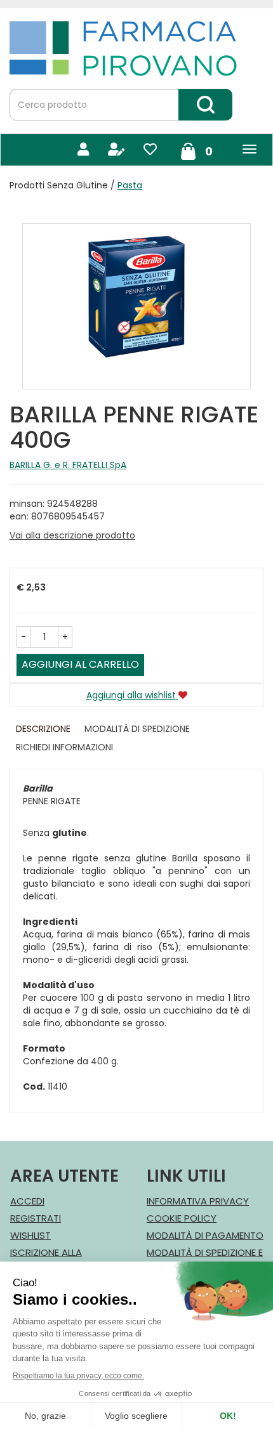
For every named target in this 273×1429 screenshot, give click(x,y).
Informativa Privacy (198, 1201)
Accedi (27, 1201)
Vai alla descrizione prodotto (72, 535)
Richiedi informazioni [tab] (64, 747)
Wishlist (30, 1235)
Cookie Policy (181, 1218)
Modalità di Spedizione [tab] (137, 728)
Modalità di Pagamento (205, 1235)
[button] (23, 637)
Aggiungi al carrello (80, 664)
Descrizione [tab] (43, 728)
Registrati (35, 1218)
